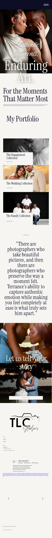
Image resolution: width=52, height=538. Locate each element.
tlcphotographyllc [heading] (23, 461)
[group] (20, 462)
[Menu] (46, 4)
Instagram (4, 441)
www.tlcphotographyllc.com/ (19, 471)
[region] (25, 466)
